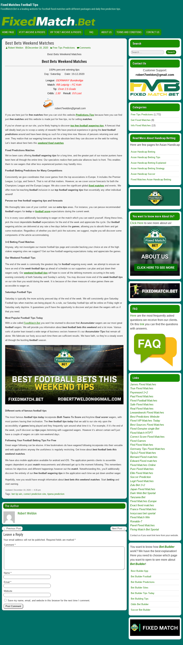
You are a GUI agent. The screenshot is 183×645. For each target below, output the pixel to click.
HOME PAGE (8, 32)
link (142, 324)
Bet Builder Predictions (143, 582)
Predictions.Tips (85, 115)
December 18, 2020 (38, 47)
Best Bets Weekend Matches (29, 43)
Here (133, 315)
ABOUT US (106, 32)
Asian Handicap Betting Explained (148, 163)
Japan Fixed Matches (142, 489)
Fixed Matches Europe (143, 501)
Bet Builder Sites (139, 587)
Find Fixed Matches (141, 444)
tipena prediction (55, 494)
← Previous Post (12, 528)
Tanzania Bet (137, 497)
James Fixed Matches (143, 384)
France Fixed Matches (143, 509)
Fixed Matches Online (143, 464)
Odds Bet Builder (140, 604)
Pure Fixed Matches (142, 468)
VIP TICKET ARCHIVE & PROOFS (65, 32)
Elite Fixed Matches (141, 473)
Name (7, 573)
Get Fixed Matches (141, 120)
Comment (10, 544)
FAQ (91, 32)
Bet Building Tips (140, 598)
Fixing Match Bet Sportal (144, 529)
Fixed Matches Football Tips (19, 5)
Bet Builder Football (141, 576)
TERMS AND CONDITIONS (129, 32)
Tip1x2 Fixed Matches (143, 452)
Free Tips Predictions (64, 47)
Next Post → (118, 528)
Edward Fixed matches (143, 460)
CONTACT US (152, 32)
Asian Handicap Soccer (143, 174)
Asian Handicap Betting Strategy (148, 168)
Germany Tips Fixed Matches (147, 448)
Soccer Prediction (140, 476)
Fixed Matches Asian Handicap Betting (151, 179)
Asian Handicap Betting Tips (145, 157)
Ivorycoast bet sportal (142, 513)
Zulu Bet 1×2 (137, 485)
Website (8, 591)
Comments (85, 47)
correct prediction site (35, 494)
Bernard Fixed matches (143, 456)
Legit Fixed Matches (142, 481)
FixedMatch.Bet (32, 323)
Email (7, 582)
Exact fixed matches (142, 505)
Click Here (137, 223)
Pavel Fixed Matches (142, 525)
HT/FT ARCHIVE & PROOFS (32, 32)
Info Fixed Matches (141, 125)
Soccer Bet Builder (140, 609)
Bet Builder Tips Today (142, 593)
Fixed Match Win (140, 517)
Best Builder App (139, 571)
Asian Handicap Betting (143, 151)
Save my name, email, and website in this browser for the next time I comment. (49, 600)
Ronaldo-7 (136, 521)
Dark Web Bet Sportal (142, 493)
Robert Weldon (15, 47)
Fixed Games (138, 440)
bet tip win (17, 494)
